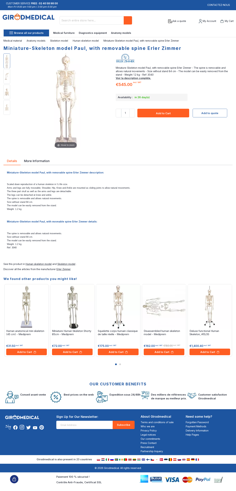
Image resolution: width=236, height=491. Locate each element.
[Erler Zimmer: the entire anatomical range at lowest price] (174, 59)
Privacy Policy (149, 430)
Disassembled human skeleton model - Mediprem (162, 332)
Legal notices (148, 434)
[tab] (12, 161)
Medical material (13, 40)
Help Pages (192, 434)
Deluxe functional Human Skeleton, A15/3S (204, 332)
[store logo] (30, 21)
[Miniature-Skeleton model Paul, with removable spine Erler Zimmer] (6, 61)
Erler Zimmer (63, 269)
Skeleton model (59, 40)
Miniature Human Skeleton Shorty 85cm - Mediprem (71, 332)
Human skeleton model (86, 40)
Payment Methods (196, 426)
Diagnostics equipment (93, 32)
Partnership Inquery (152, 451)
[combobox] (96, 20)
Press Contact (149, 442)
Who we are (148, 426)
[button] (116, 364)
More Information (37, 160)
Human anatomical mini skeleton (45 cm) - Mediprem (25, 332)
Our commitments (150, 438)
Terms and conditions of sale (157, 422)
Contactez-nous (218, 4)
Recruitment (147, 447)
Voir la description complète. (133, 78)
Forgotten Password (197, 422)
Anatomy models (121, 32)
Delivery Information (197, 430)
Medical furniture (64, 32)
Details (12, 160)
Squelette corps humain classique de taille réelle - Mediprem (118, 332)
